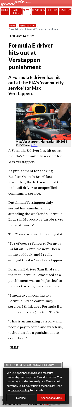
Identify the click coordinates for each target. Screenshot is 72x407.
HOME (5, 9)
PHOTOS (52, 9)
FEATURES (38, 9)
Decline (21, 397)
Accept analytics (51, 397)
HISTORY (65, 9)
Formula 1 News (27, 25)
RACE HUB (16, 11)
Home (12, 25)
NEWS (26, 9)
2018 (34, 145)
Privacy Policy (20, 390)
